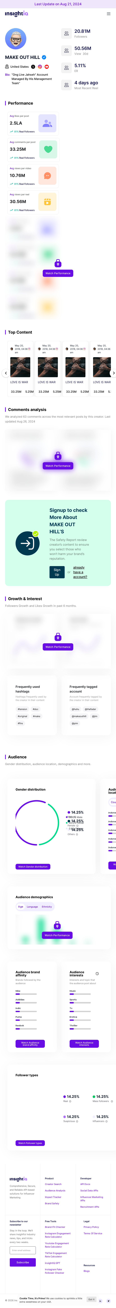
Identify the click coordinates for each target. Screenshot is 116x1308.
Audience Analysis (55, 1190)
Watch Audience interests (84, 1043)
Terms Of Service (93, 1233)
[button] (108, 13)
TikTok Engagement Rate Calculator (56, 1255)
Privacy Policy (91, 1227)
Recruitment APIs (89, 1206)
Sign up (57, 572)
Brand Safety (52, 1203)
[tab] (20, 907)
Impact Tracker (53, 1197)
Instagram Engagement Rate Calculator (58, 1235)
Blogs (87, 1271)
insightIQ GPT (52, 1263)
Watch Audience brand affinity (30, 1043)
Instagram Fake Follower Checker (54, 1271)
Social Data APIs (89, 1190)
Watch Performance (58, 273)
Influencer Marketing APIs (91, 1199)
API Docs (85, 1184)
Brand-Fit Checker (55, 1227)
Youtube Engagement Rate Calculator (57, 1245)
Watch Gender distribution (33, 866)
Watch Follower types (30, 1143)
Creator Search (53, 1184)
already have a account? (80, 572)
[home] (16, 14)
